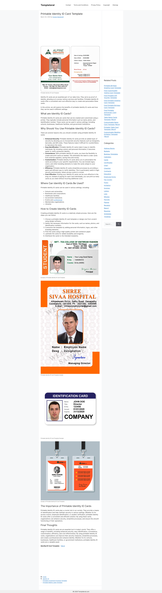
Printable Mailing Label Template (52, 582)
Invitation (107, 185)
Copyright (106, 5)
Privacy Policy (95, 5)
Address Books (109, 148)
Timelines (107, 217)
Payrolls (107, 200)
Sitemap (115, 5)
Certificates (108, 163)
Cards (44, 577)
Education (107, 174)
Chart (106, 165)
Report (106, 208)
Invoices (107, 188)
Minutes (107, 197)
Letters (106, 191)
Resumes (107, 211)
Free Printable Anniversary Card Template (110, 112)
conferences (58, 200)
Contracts (107, 171)
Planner (106, 202)
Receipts (107, 205)
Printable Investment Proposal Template (55, 580)
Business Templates (111, 154)
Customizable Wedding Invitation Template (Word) (112, 134)
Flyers (106, 182)
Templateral (48, 5)
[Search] (118, 224)
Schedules (107, 214)
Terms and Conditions (81, 5)
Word (63, 546)
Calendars (107, 157)
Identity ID (46, 579)
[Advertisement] (70, 32)
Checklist (107, 168)
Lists (105, 194)
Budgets (107, 151)
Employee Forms (110, 177)
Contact (68, 5)
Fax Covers (108, 180)
